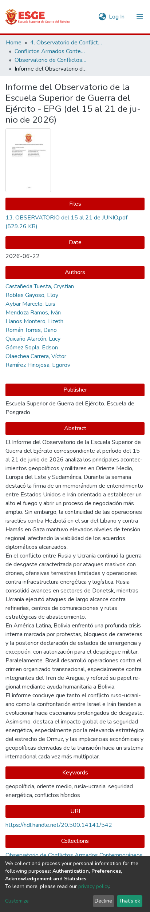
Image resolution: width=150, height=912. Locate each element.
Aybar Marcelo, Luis (30, 304)
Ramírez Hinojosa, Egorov (37, 365)
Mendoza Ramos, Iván (33, 313)
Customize (17, 900)
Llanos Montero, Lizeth (34, 321)
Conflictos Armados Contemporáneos (51, 51)
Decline (103, 900)
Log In (117, 17)
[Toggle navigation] (140, 16)
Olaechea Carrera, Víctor (35, 356)
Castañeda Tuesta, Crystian (39, 286)
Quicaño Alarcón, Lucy (32, 339)
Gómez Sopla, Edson (31, 348)
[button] (102, 16)
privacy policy (93, 886)
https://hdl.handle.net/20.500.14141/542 (58, 825)
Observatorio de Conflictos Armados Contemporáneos (51, 60)
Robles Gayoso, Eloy (31, 295)
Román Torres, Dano (31, 330)
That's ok (129, 900)
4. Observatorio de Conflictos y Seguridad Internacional (66, 43)
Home (13, 43)
